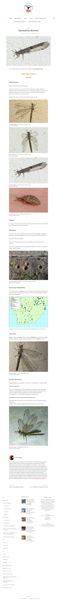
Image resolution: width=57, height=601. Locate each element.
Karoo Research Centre (34, 21)
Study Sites (6, 511)
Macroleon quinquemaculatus (16, 487)
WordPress (24, 598)
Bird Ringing (5, 517)
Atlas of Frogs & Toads (8, 573)
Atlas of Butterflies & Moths (9, 584)
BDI (30, 596)
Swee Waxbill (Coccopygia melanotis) (39, 487)
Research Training (7, 503)
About (25, 18)
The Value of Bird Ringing (9, 525)
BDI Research (6, 556)
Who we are (5, 545)
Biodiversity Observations (8, 536)
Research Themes (7, 508)
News (31, 18)
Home (10, 18)
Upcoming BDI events (40, 18)
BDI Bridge (5, 559)
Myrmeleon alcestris (13, 124)
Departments (17, 18)
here (42, 69)
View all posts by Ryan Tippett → (39, 478)
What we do (5, 542)
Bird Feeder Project (7, 571)
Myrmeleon (14, 281)
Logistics (6, 514)
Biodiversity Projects (20, 21)
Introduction (6, 505)
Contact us (5, 548)
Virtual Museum (13, 383)
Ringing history (7, 523)
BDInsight (5, 562)
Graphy (31, 598)
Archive (28, 28)
